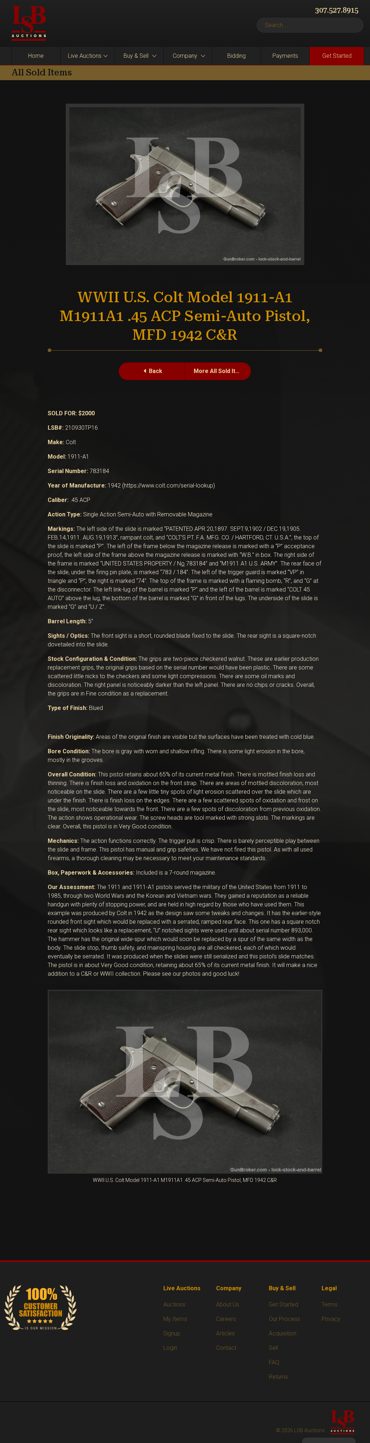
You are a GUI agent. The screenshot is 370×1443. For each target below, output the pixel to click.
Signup (171, 1333)
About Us (227, 1304)
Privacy (331, 1319)
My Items (175, 1319)
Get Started (337, 55)
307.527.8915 (336, 10)
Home (36, 55)
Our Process (284, 1319)
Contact (226, 1347)
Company (185, 55)
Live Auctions (85, 55)
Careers (226, 1319)
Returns (278, 1376)
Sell (273, 1347)
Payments (285, 55)
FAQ (274, 1362)
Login (170, 1347)
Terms (329, 1304)
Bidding (236, 55)
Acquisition (282, 1333)
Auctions (174, 1304)
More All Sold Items (220, 371)
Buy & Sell (136, 55)
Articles (225, 1333)
